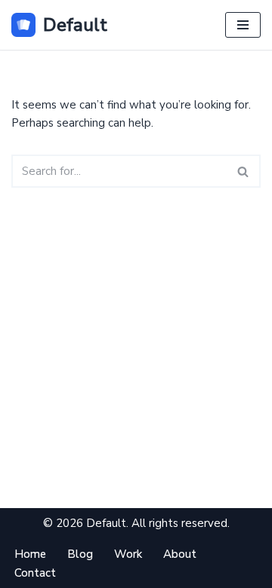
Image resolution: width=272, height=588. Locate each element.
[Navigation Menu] (243, 25)
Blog (80, 554)
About (179, 554)
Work (128, 554)
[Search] (244, 171)
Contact (35, 572)
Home (30, 554)
